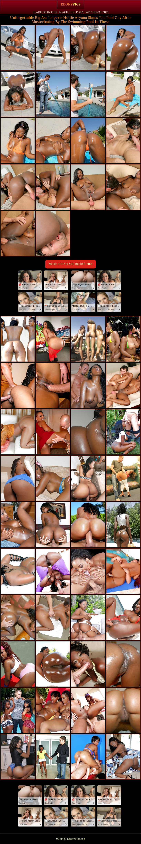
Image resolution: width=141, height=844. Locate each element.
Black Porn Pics (45, 12)
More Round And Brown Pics (71, 264)
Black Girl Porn (71, 12)
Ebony (70, 4)
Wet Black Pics (97, 12)
